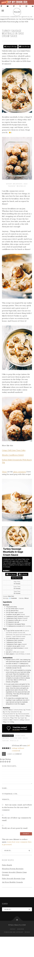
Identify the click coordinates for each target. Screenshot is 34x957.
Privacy (27, 932)
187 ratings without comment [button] (21, 748)
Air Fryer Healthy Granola (12, 882)
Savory (5, 740)
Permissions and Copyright (13, 932)
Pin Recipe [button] (23, 574)
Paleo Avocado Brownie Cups (13, 878)
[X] (20, 6)
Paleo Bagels (7, 865)
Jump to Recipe (11, 46)
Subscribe (20, 929)
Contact (13, 929)
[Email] (7, 6)
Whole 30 (14, 740)
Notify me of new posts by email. (15, 828)
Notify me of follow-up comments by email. (16, 819)
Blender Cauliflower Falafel (13, 455)
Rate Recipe (17, 578)
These (4, 472)
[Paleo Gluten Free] (17, 12)
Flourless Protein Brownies (12, 869)
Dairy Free (20, 735)
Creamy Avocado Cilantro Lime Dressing (14, 873)
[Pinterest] (1, 6)
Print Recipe (25, 46)
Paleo (25, 738)
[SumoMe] (32, 6)
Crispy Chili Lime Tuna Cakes (13, 450)
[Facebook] (14, 6)
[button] (17, 2)
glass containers (19, 472)
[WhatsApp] (26, 6)
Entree (5, 738)
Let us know (16, 729)
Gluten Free (16, 738)
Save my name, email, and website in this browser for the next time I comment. (17, 807)
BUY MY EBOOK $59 (17, 1)
